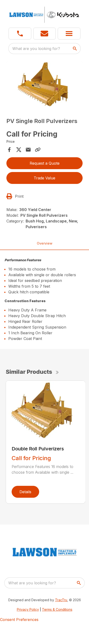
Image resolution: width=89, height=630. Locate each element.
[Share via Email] (28, 150)
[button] (20, 33)
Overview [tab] (44, 243)
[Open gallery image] (44, 84)
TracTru (61, 600)
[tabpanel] (44, 85)
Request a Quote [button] (45, 163)
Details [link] (25, 491)
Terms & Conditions (57, 609)
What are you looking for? (36, 48)
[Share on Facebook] (9, 150)
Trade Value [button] (44, 178)
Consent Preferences (19, 619)
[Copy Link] (38, 150)
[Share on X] (19, 150)
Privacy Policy (28, 609)
